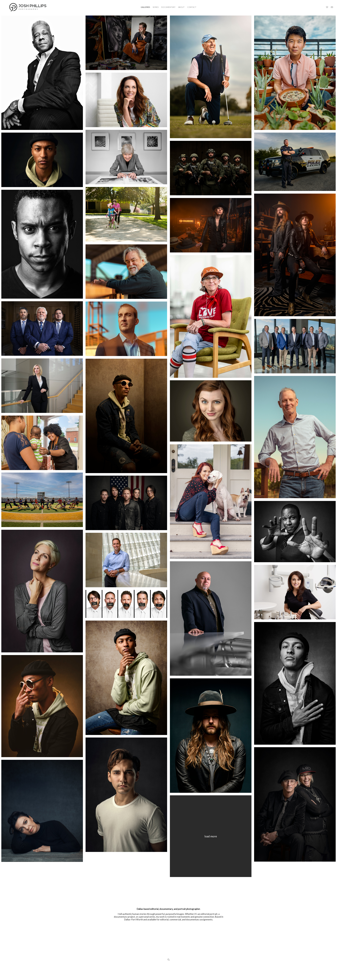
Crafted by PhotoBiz (168, 954)
